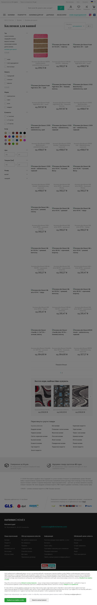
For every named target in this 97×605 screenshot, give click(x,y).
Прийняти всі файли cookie (15, 600)
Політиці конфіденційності (73, 594)
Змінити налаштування (39, 600)
